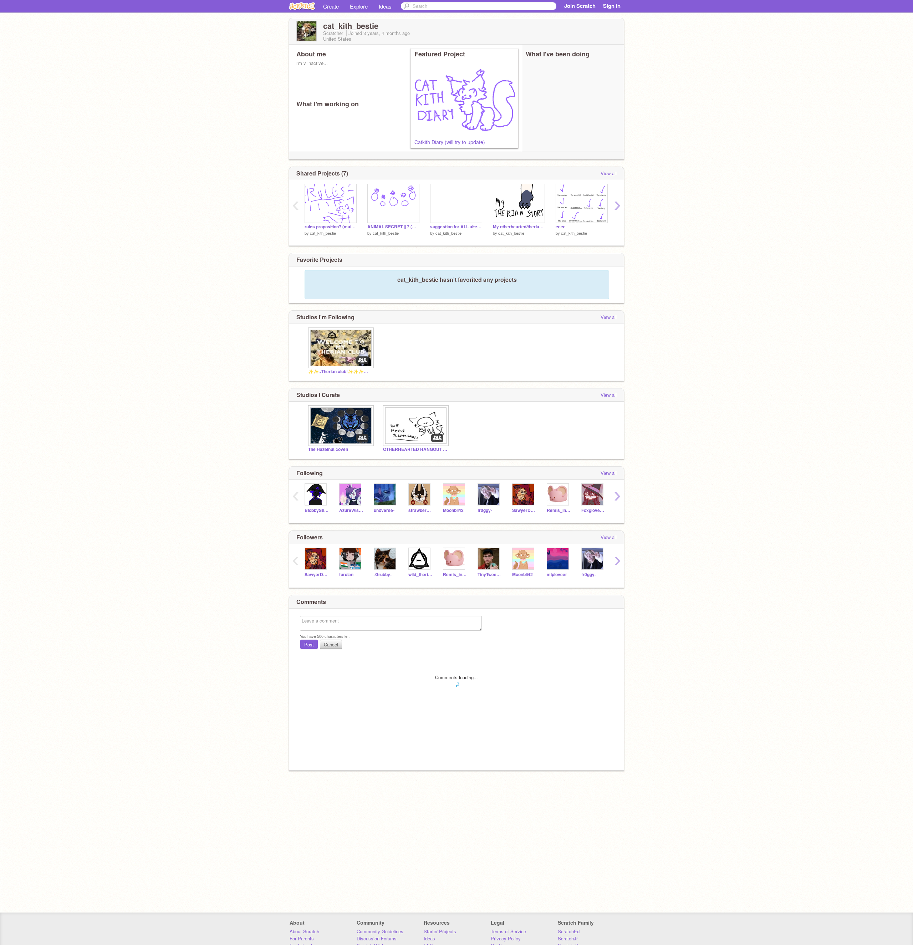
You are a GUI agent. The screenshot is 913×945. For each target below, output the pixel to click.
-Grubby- (383, 574)
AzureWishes (351, 510)
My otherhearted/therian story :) (519, 227)
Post (309, 644)
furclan (346, 574)
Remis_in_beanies (559, 510)
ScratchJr (568, 938)
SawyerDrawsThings (524, 510)
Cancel (331, 644)
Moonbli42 (453, 510)
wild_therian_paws (420, 574)
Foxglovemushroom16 (593, 510)
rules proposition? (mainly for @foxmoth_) (331, 227)
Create (331, 6)
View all (609, 173)
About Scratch (304, 931)
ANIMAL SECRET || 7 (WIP (393, 227)
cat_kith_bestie (323, 233)
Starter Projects (440, 931)
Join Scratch (580, 6)
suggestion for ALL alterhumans (456, 227)
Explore (359, 6)
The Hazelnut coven (328, 449)
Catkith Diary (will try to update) (449, 142)
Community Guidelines (380, 931)
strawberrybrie (420, 510)
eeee (561, 227)
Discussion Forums (377, 938)
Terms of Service (508, 931)
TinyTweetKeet (489, 574)
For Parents (302, 938)
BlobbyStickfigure (316, 510)
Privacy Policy (506, 938)
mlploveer (557, 574)
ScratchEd (569, 931)
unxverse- (384, 510)
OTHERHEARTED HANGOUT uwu (415, 449)
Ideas (385, 6)
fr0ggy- (485, 510)
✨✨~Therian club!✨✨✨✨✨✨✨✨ (340, 372)
